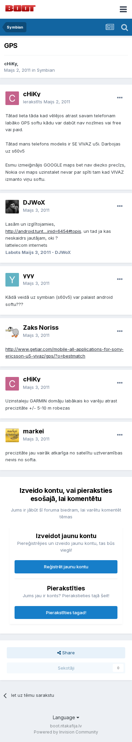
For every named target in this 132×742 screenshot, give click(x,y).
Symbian (46, 70)
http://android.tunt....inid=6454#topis (43, 231)
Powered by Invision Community (66, 732)
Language (64, 717)
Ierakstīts (46, 101)
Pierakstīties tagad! (66, 612)
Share (68, 652)
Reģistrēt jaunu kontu (66, 566)
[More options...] (120, 98)
